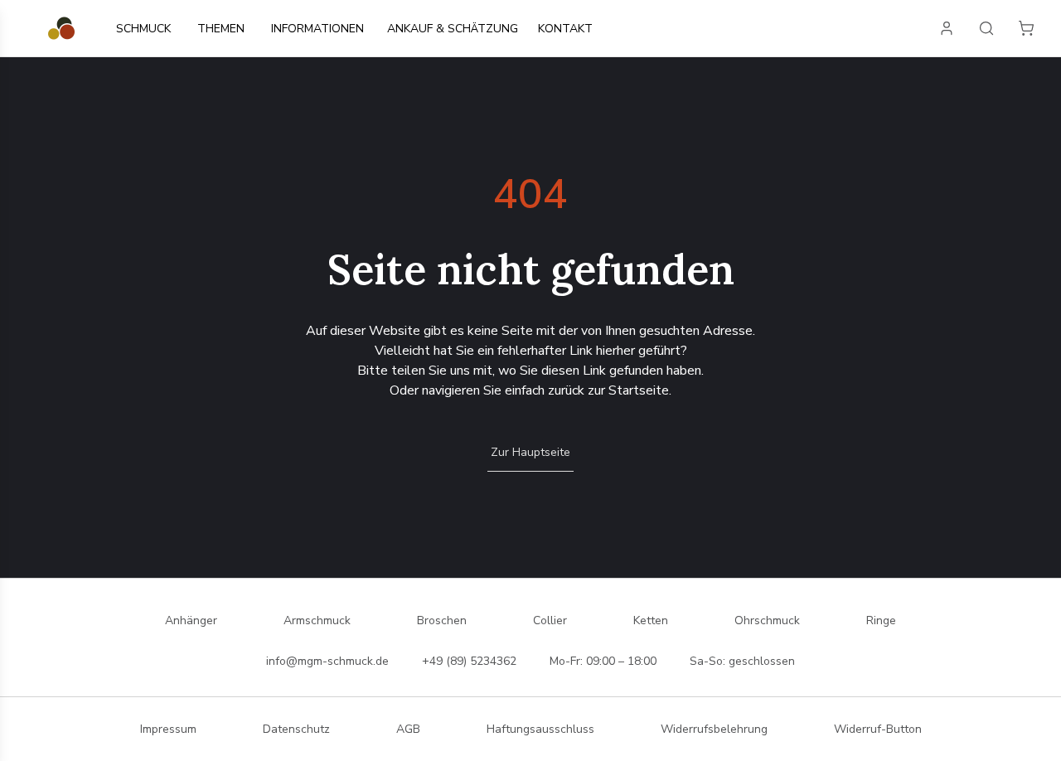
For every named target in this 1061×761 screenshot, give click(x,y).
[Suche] (986, 28)
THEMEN (221, 28)
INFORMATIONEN (317, 28)
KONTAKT (565, 28)
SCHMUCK (143, 28)
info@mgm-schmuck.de (327, 661)
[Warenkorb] (1026, 28)
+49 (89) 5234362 (469, 661)
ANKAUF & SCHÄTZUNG (452, 28)
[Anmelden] (947, 28)
